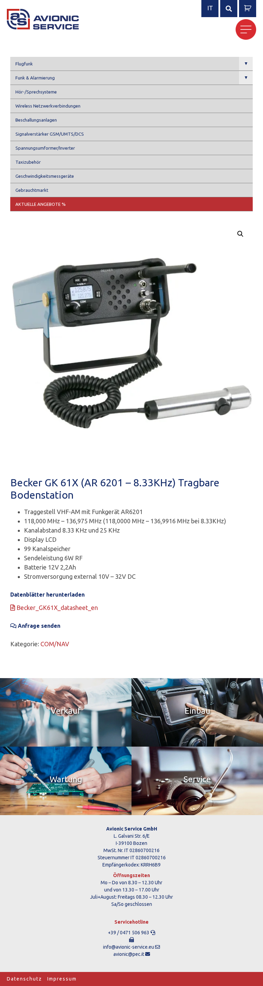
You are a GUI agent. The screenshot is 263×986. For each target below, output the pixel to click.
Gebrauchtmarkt (31, 190)
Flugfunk (131, 63)
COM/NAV (54, 643)
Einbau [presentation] (197, 710)
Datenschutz (24, 979)
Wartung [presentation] (66, 779)
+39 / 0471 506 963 (128, 932)
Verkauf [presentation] (66, 710)
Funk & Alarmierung (131, 77)
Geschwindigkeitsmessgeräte (44, 176)
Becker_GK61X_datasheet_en (56, 607)
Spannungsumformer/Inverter (45, 148)
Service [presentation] (197, 779)
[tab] (66, 712)
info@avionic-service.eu (128, 947)
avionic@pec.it (128, 954)
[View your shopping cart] (247, 8)
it (210, 7)
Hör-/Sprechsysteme (36, 91)
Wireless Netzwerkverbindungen (47, 105)
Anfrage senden (38, 626)
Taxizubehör (28, 162)
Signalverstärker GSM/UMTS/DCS (49, 134)
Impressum (62, 979)
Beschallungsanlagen (36, 119)
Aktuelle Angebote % (40, 204)
